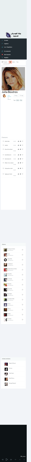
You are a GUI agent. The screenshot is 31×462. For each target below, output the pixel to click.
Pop (17, 62)
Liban (13, 62)
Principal (5, 62)
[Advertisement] (15, 15)
